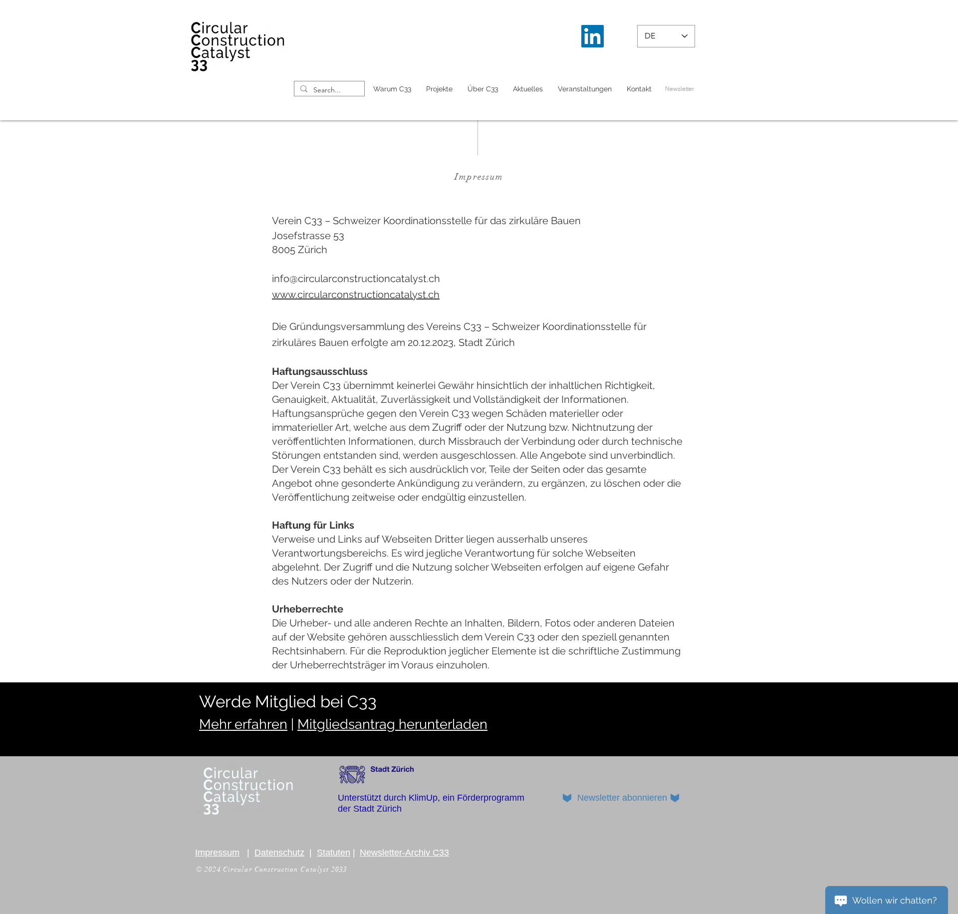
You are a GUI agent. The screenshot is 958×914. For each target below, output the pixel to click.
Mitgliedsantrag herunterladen (392, 724)
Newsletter (679, 88)
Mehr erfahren (243, 724)
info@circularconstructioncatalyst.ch (356, 279)
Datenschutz (279, 853)
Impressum (217, 853)
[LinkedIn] (592, 36)
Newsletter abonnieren (622, 798)
